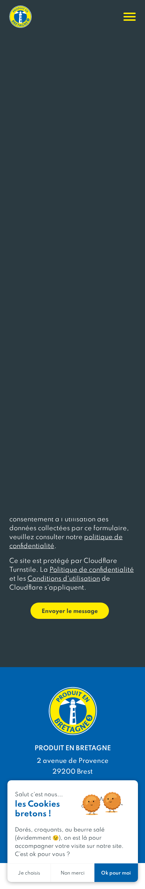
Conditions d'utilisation (64, 578)
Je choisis (29, 872)
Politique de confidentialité (91, 569)
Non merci (72, 872)
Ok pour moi (116, 872)
